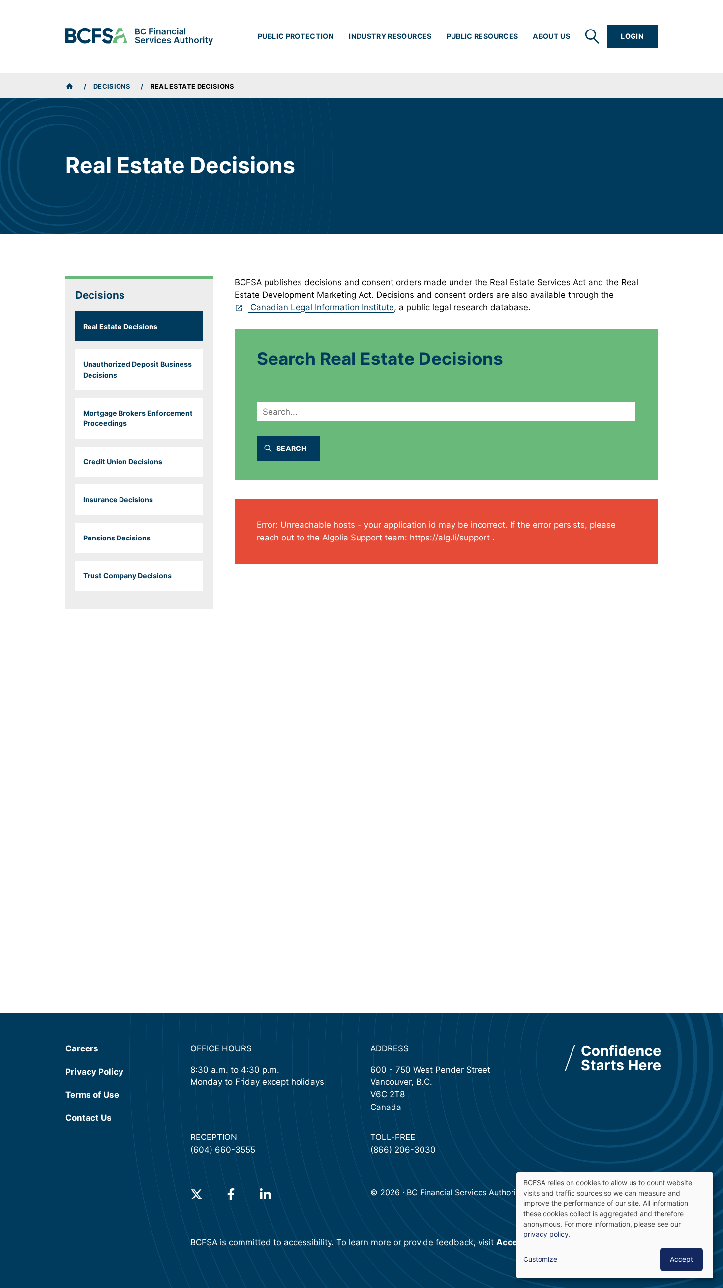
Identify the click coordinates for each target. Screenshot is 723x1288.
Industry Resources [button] (390, 36)
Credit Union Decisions (122, 461)
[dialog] (614, 1225)
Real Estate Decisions (120, 326)
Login (632, 36)
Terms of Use (92, 1094)
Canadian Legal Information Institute (321, 307)
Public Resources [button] (482, 36)
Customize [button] (540, 1259)
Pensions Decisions (117, 538)
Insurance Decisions (118, 499)
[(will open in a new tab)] (196, 1194)
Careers (81, 1048)
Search (291, 448)
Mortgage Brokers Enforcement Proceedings (138, 418)
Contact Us (88, 1118)
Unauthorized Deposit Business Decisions (137, 369)
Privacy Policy (94, 1072)
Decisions (112, 86)
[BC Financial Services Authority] (139, 36)
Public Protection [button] (296, 36)
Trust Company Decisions (127, 575)
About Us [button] (551, 36)
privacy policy (546, 1234)
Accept (681, 1259)
